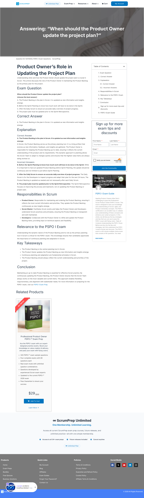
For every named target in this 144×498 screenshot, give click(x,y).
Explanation (105, 80)
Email (95, 149)
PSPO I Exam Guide (108, 113)
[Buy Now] (21, 487)
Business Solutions (10, 479)
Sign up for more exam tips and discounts (112, 107)
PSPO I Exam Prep (41, 285)
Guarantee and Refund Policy (86, 472)
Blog (41, 468)
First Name (97, 141)
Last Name (114, 141)
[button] (124, 66)
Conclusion (104, 102)
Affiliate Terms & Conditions (86, 479)
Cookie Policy (81, 475)
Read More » (100, 238)
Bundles (6, 472)
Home (5, 465)
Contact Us (43, 482)
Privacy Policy (81, 468)
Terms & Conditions (83, 465)
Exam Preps (7, 468)
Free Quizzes (8, 475)
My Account (43, 465)
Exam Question (105, 73)
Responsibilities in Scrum (109, 91)
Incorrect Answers (110, 88)
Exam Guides (44, 475)
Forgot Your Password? (48, 479)
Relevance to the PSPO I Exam (112, 95)
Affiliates (42, 472)
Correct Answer (106, 77)
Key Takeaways (106, 99)
